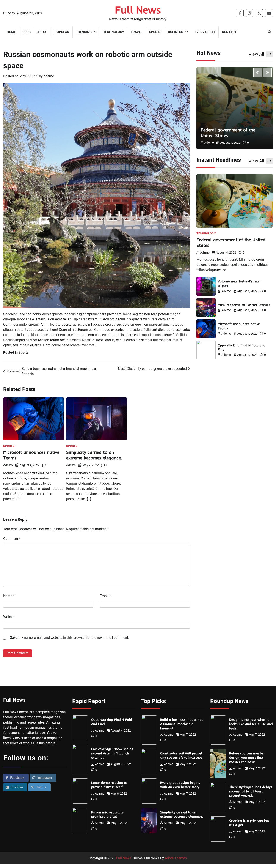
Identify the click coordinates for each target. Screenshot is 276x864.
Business (175, 32)
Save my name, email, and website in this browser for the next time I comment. (69, 637)
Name (9, 596)
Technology (113, 32)
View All (256, 54)
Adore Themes (176, 858)
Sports (155, 32)
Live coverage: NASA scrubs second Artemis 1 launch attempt (112, 753)
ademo (49, 76)
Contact (229, 32)
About (42, 32)
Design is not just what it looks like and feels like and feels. (251, 723)
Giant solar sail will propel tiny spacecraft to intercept (181, 755)
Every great (205, 32)
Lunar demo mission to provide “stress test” (109, 784)
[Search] (269, 32)
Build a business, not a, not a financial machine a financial (181, 723)
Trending (84, 32)
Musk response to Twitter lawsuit (244, 305)
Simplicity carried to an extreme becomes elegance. (94, 454)
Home (11, 32)
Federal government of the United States (228, 132)
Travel (136, 32)
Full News (138, 9)
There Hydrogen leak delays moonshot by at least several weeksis (250, 791)
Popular (62, 32)
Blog (26, 32)
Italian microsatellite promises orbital (107, 814)
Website (9, 617)
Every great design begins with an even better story (180, 784)
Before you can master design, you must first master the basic (246, 757)
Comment (11, 539)
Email (105, 596)
